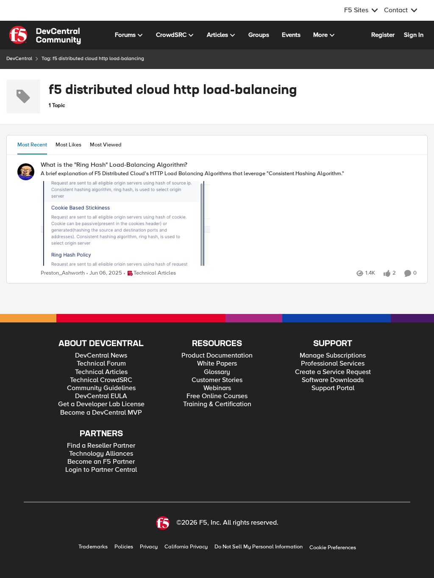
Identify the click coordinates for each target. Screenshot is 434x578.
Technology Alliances (101, 454)
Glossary (217, 372)
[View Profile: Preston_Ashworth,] (25, 171)
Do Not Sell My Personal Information (258, 547)
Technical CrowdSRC (101, 380)
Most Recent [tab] (32, 144)
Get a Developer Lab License (101, 404)
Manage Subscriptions (333, 356)
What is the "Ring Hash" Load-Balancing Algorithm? (114, 164)
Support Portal (333, 388)
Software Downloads (333, 380)
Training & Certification (217, 404)
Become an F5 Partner (101, 462)
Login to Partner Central (101, 470)
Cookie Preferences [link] (332, 547)
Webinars (217, 388)
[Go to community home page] (44, 35)
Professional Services (332, 364)
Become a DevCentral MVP (101, 413)
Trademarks (93, 547)
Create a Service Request (333, 372)
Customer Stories (217, 380)
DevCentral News (101, 356)
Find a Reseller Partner (101, 446)
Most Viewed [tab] (106, 144)
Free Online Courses (217, 396)
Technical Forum (101, 364)
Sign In (413, 35)
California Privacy (186, 547)
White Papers (217, 364)
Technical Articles (101, 372)
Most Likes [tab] (68, 144)
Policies (123, 547)
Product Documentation (217, 356)
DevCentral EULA (101, 396)
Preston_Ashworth (63, 273)
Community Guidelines (101, 388)
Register (383, 35)
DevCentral (19, 58)
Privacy (149, 547)
